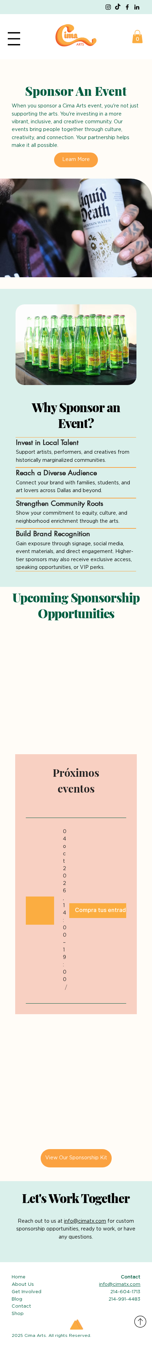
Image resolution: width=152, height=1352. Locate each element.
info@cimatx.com (85, 1221)
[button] (137, 36)
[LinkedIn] (136, 7)
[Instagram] (108, 7)
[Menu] (14, 39)
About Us (23, 1284)
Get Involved (26, 1292)
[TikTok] (117, 7)
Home (18, 1277)
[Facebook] (127, 7)
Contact (22, 1306)
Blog (17, 1299)
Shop (18, 1313)
